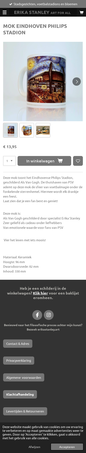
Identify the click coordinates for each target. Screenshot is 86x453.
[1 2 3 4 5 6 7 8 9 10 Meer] (9, 161)
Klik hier (40, 293)
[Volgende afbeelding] (76, 81)
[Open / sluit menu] (4, 12)
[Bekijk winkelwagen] (81, 12)
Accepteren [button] (67, 447)
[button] (10, 130)
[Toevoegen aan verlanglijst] (78, 161)
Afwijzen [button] (34, 447)
